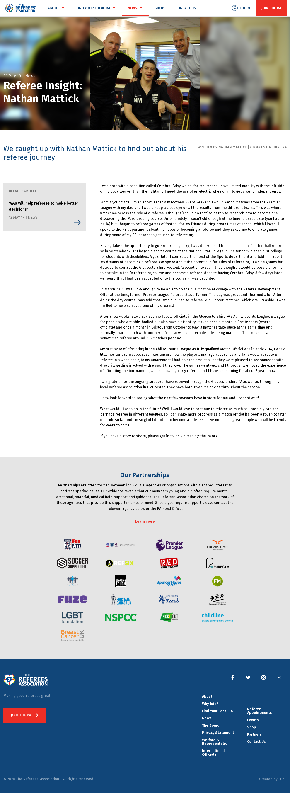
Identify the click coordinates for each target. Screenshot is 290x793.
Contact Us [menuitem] (185, 8)
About (207, 696)
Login (245, 8)
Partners (254, 734)
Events (253, 720)
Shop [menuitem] (159, 8)
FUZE (282, 779)
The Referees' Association (20, 8)
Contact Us (256, 742)
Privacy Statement (218, 732)
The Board (211, 725)
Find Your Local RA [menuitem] (93, 8)
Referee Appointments (259, 711)
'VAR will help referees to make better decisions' (43, 206)
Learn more (145, 521)
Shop (251, 727)
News (207, 718)
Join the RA (271, 8)
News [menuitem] (132, 8)
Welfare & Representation (216, 742)
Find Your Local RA (217, 711)
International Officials (213, 753)
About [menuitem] (53, 8)
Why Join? (210, 703)
